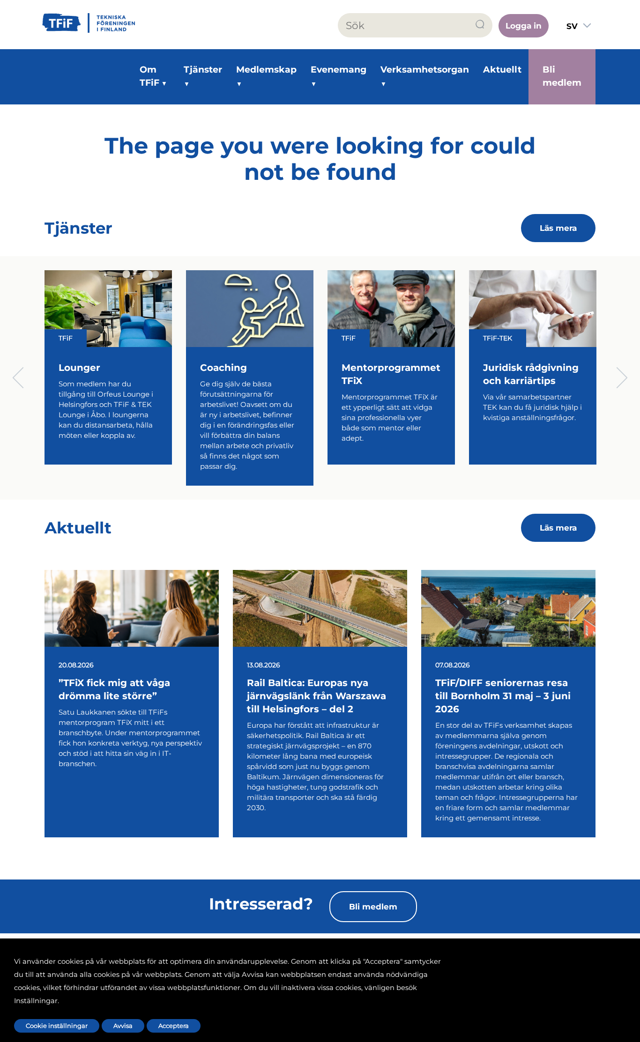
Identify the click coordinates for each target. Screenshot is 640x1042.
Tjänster (203, 69)
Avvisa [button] (123, 1025)
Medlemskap (266, 69)
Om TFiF (149, 76)
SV (572, 26)
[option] (108, 378)
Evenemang (338, 69)
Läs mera (558, 228)
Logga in (524, 25)
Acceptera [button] (173, 1025)
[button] (480, 25)
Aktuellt (502, 69)
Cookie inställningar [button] (57, 1025)
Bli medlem (562, 76)
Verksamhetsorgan (424, 69)
